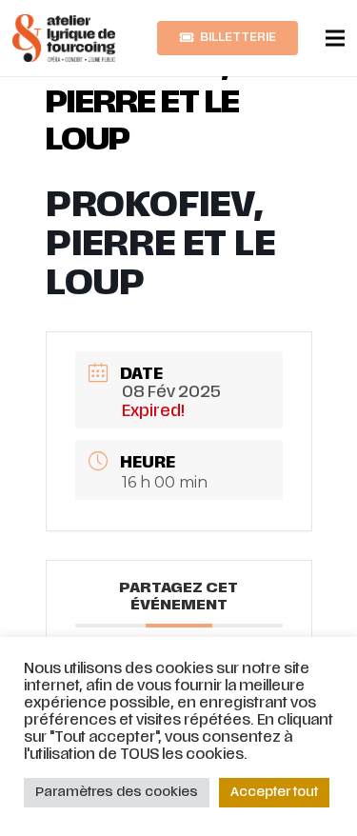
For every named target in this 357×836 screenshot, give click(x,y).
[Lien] (63, 38)
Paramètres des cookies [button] (116, 792)
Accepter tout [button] (274, 792)
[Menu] (335, 38)
